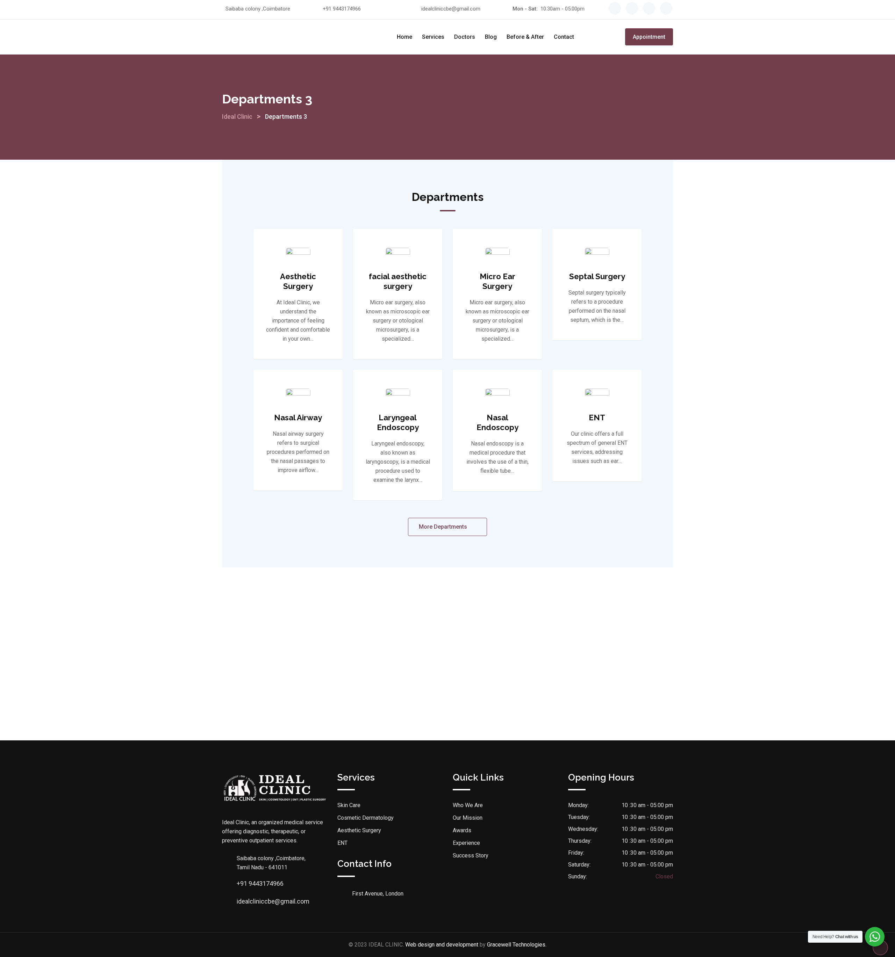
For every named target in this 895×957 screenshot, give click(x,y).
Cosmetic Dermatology (365, 817)
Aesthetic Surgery (359, 830)
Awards (462, 830)
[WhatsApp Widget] (875, 937)
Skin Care (348, 805)
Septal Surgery (597, 276)
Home (404, 37)
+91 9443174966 (342, 9)
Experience (466, 843)
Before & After (525, 37)
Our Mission (467, 817)
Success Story (470, 855)
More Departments (443, 526)
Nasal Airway (298, 417)
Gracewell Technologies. (516, 944)
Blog (491, 37)
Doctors (464, 37)
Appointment (649, 37)
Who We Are (468, 805)
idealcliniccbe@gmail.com (450, 9)
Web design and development (441, 944)
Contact (564, 37)
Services (433, 37)
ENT (597, 417)
